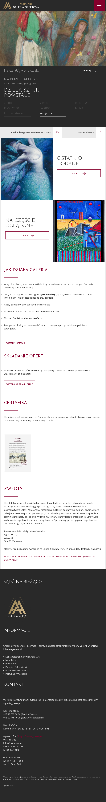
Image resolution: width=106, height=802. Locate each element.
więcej (87, 70)
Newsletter (11, 660)
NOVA (79, 108)
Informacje (11, 663)
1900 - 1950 (82, 103)
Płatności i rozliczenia (16, 670)
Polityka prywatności (16, 673)
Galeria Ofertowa (26, 7)
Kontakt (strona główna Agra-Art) (22, 656)
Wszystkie (46, 113)
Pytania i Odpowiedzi (16, 667)
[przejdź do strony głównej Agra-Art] (7, 5)
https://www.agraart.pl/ (30, 736)
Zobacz (76, 173)
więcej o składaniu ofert (19, 384)
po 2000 (45, 108)
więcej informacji (15, 343)
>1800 (8, 103)
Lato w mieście (13, 113)
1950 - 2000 (11, 108)
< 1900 (44, 103)
